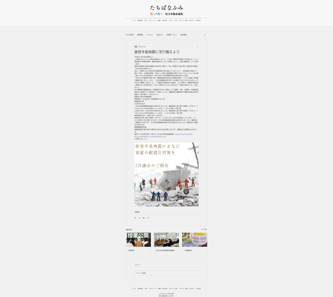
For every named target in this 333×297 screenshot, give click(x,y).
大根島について (171, 34)
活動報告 (140, 34)
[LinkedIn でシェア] (144, 218)
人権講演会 (188, 250)
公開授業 (131, 250)
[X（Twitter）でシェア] (139, 218)
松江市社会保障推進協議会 (165, 250)
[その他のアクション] (198, 47)
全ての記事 (130, 34)
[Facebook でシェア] (135, 218)
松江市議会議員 (174, 14)
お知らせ (159, 34)
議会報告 (184, 34)
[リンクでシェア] (148, 218)
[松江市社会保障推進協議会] (166, 240)
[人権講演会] (194, 240)
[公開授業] (138, 240)
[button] (205, 34)
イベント (150, 34)
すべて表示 (204, 229)
